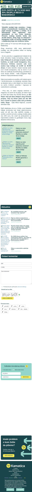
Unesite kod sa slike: (6, 289)
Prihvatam (10, 489)
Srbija (5, 312)
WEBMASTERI (15, 474)
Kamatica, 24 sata (13, 20)
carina (14, 306)
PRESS (15, 472)
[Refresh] (19, 294)
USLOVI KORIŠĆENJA (16, 475)
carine (22, 306)
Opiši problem (9, 455)
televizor (13, 309)
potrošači (6, 306)
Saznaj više (20, 489)
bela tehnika (23, 309)
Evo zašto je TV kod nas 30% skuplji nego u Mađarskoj (16, 12)
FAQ (16, 476)
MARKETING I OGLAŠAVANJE (15, 471)
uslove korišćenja (21, 286)
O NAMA (16, 468)
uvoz (5, 309)
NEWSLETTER (15, 470)
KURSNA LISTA (27, 6)
